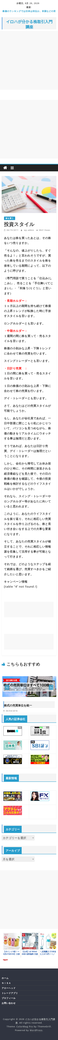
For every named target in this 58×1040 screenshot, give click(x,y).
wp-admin (29, 230)
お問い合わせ (9, 1003)
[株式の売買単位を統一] (29, 673)
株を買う (10, 218)
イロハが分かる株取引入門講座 (29, 24)
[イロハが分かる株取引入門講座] (5, 167)
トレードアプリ (10, 992)
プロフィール (9, 997)
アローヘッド (9, 987)
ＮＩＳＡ (6, 982)
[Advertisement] (29, 60)
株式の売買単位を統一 (18, 705)
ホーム (5, 977)
